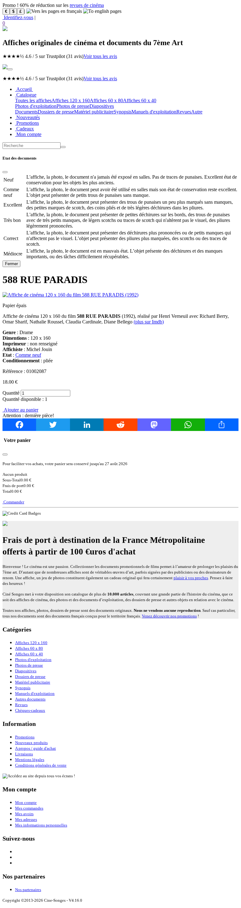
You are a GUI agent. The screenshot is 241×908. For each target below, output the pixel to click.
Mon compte (28, 134)
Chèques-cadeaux (30, 710)
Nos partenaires (28, 889)
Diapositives (101, 106)
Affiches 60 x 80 (106, 100)
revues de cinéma (87, 5)
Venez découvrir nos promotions (169, 616)
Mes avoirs (24, 813)
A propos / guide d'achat (35, 748)
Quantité (11, 393)
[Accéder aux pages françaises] (54, 11)
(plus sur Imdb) (149, 321)
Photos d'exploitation (35, 106)
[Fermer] (5, 172)
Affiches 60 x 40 (139, 100)
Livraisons (24, 754)
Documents (26, 111)
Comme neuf (28, 355)
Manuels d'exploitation (153, 111)
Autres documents (30, 699)
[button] (120, 23)
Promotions (27, 123)
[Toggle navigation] (10, 69)
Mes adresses (26, 819)
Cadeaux (24, 128)
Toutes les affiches (33, 100)
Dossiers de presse (56, 111)
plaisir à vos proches (191, 577)
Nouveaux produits (31, 742)
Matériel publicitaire (94, 111)
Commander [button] (13, 502)
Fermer (11, 263)
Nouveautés (27, 117)
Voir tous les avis (100, 56)
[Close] (5, 454)
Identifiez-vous (18, 17)
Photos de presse (72, 106)
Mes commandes (29, 808)
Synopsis (122, 111)
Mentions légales (29, 759)
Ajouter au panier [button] (20, 409)
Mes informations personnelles (41, 825)
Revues (183, 111)
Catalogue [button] (25, 94)
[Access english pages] (102, 11)
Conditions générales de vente (41, 765)
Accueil (24, 89)
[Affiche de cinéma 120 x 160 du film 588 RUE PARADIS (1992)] (70, 294)
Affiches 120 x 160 (70, 100)
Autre (196, 111)
